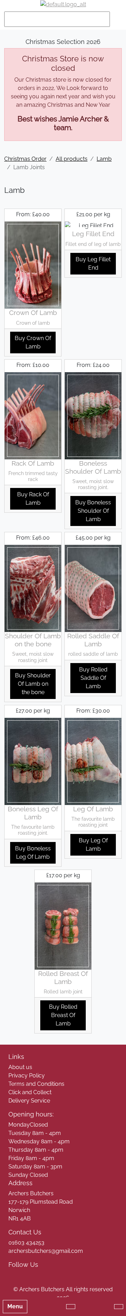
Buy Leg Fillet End (93, 263)
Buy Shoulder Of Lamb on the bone (33, 683)
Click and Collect (29, 1092)
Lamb (104, 159)
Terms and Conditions (36, 1084)
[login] (63, 4)
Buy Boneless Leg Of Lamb (33, 852)
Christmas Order (25, 159)
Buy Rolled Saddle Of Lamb (93, 678)
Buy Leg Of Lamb (93, 844)
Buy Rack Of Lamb (33, 498)
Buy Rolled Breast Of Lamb (63, 1015)
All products (72, 159)
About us (20, 1067)
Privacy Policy (26, 1075)
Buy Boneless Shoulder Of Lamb (93, 510)
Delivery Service (29, 1100)
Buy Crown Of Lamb (33, 342)
